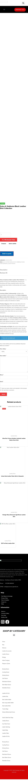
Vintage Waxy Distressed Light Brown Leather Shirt (14, 515)
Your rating (3, 348)
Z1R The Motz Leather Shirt (7, 543)
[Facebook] (7, 622)
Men (3, 644)
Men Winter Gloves (6, 684)
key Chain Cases (6, 723)
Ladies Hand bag (6, 727)
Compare (3, 243)
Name (2, 374)
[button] (4, 9)
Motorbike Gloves (6, 687)
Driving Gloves (5, 675)
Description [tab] (3, 270)
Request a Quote (6, 663)
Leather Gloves (5, 654)
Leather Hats (5, 696)
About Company (6, 660)
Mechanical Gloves (6, 681)
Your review (3, 355)
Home (3, 641)
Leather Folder (5, 733)
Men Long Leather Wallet (8, 702)
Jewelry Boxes (5, 720)
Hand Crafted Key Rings (7, 717)
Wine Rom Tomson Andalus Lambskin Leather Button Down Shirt (14, 439)
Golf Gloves (5, 678)
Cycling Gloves (5, 672)
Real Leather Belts (6, 705)
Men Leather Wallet (6, 699)
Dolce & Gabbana (16, 262)
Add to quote (6, 254)
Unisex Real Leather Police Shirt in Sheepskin (12, 476)
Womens (4, 647)
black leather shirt (7, 262)
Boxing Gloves (5, 669)
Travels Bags (5, 709)
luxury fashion (11, 263)
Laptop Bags (5, 730)
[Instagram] (3, 622)
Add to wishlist (12, 243)
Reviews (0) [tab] (3, 273)
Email (1, 381)
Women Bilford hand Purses (8, 712)
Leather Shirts (8, 260)
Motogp (4, 657)
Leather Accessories (7, 651)
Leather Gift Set (5, 693)
